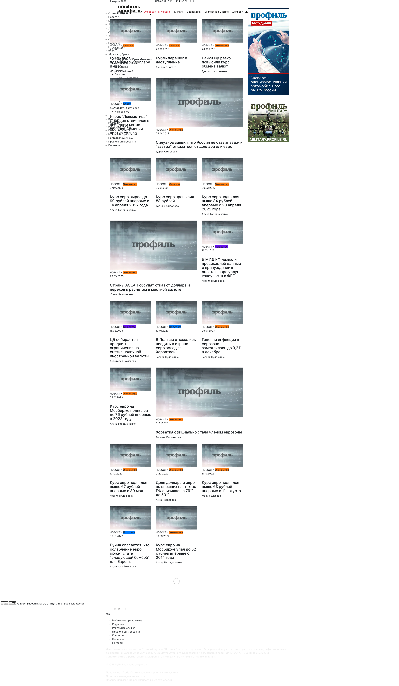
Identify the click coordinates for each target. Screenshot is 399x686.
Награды (117, 642)
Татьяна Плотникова (168, 437)
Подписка (118, 639)
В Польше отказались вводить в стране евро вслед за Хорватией (176, 345)
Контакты (118, 635)
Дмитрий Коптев (166, 67)
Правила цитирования (126, 631)
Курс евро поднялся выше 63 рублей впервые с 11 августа (221, 486)
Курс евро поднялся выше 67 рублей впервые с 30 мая (128, 486)
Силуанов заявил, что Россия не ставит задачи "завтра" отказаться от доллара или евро (199, 144)
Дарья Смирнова (166, 151)
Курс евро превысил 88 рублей (175, 199)
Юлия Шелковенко (121, 138)
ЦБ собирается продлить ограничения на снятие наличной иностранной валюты (129, 347)
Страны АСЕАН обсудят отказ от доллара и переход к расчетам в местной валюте (150, 287)
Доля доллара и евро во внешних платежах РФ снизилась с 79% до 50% (176, 488)
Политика (175, 326)
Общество (221, 246)
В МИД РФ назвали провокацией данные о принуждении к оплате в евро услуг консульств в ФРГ (221, 267)
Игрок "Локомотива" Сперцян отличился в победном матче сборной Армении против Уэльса (129, 124)
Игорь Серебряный (122, 71)
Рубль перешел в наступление (171, 60)
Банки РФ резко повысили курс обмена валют (216, 62)
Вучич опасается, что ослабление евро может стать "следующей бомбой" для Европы (129, 553)
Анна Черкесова (166, 499)
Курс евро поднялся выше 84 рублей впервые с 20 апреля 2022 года (221, 203)
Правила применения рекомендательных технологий (139, 679)
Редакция (118, 624)
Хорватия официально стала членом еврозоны (199, 432)
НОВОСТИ (116, 45)
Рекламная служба (123, 627)
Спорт (127, 103)
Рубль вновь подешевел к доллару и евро (130, 62)
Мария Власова (211, 495)
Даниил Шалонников (214, 71)
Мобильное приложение (127, 620)
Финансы (128, 45)
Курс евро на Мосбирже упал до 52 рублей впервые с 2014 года (176, 551)
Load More (176, 581)
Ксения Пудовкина (213, 280)
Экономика (222, 45)
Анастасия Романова (123, 361)
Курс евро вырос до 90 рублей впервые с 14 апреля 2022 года (129, 201)
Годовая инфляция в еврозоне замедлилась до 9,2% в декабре (221, 345)
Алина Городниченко (123, 210)
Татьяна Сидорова (167, 205)
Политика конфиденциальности (125, 676)
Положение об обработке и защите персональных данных (142, 672)
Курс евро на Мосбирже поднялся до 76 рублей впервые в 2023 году (130, 412)
